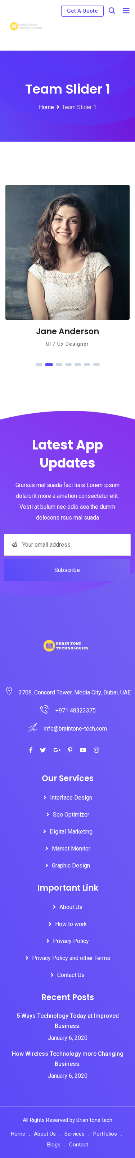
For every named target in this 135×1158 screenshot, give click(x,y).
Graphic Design (71, 865)
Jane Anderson (37, 331)
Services (74, 1134)
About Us (70, 907)
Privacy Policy (71, 941)
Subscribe (67, 570)
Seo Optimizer (71, 814)
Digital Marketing (71, 831)
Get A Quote (82, 11)
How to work (71, 924)
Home (18, 1134)
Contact (78, 1144)
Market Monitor (71, 848)
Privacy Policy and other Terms (71, 958)
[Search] (112, 10)
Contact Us (71, 975)
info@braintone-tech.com (75, 728)
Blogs (53, 1144)
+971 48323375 (75, 710)
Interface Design (71, 797)
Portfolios (105, 1134)
